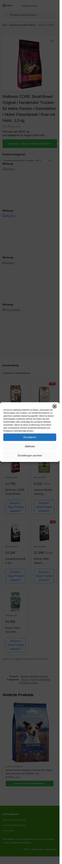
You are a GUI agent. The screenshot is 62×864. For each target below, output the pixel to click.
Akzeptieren (29, 437)
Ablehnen (30, 446)
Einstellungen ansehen (30, 455)
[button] (54, 406)
